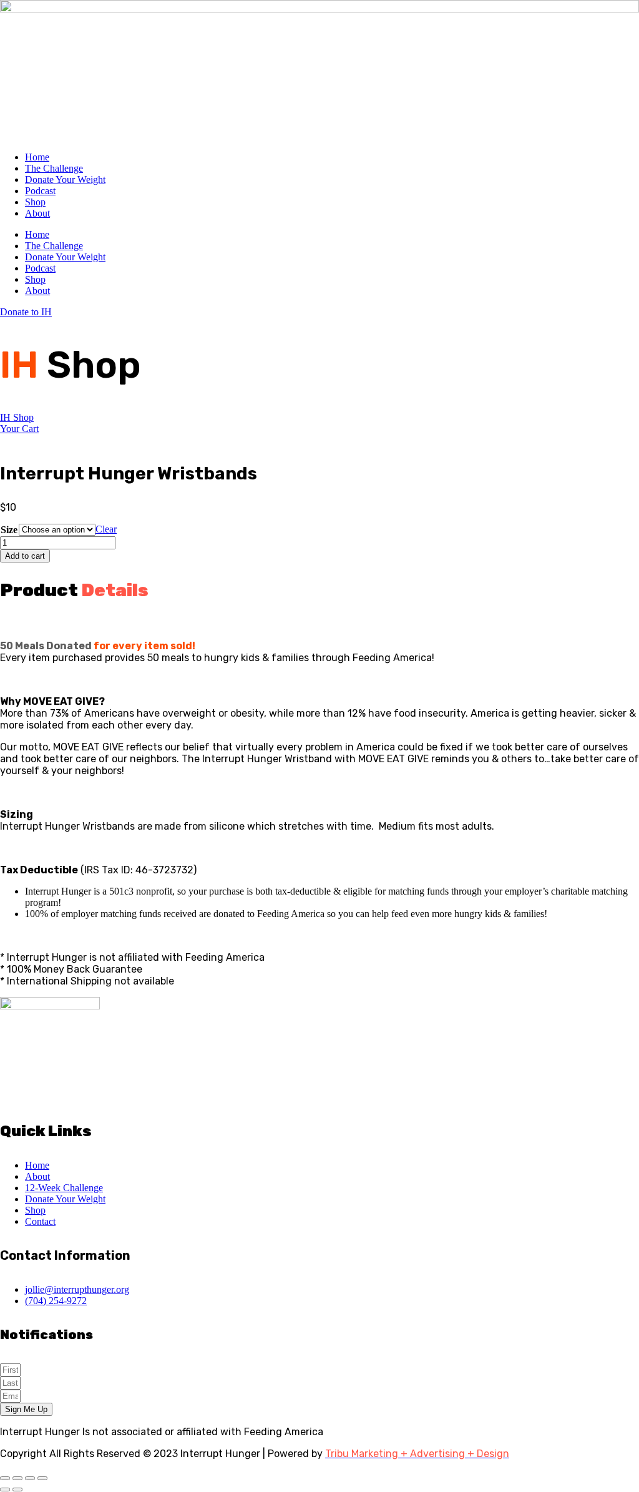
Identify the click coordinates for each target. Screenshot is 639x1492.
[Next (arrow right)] (17, 1489)
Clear (106, 529)
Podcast (40, 190)
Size (9, 529)
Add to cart (25, 556)
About (37, 213)
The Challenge (54, 168)
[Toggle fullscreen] (17, 1478)
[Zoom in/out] (5, 1478)
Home (37, 157)
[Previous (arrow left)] (5, 1489)
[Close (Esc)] (42, 1478)
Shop (35, 202)
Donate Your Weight (65, 179)
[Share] (30, 1478)
